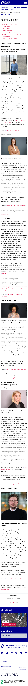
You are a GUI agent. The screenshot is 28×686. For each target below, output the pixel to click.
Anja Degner (6, 36)
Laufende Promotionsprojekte (10, 24)
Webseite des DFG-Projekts (8, 378)
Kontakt (3, 659)
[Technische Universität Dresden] (5, 2)
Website (4, 273)
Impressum (4, 661)
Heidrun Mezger (7, 30)
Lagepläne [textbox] (6, 636)
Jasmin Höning (7, 28)
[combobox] (14, 635)
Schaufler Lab (5, 214)
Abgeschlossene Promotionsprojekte (11, 34)
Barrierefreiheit (5, 669)
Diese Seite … (13, 602)
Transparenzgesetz (6, 666)
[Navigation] (25, 2)
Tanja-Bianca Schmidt (9, 32)
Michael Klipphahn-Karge (10, 38)
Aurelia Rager (6, 26)
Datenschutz (4, 664)
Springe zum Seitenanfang (22, 668)
